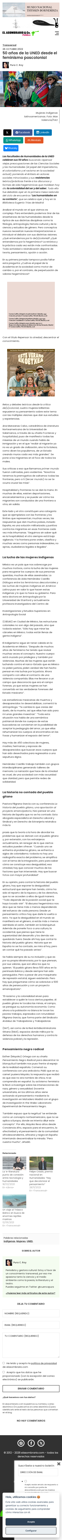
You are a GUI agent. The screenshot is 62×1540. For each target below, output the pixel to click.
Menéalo (36, 140)
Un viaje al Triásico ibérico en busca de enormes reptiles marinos (13, 1214)
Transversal (9, 45)
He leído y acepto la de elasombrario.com (30, 1365)
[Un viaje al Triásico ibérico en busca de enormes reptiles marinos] (14, 1201)
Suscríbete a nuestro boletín (36, 1465)
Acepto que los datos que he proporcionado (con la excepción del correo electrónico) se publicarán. (29, 1376)
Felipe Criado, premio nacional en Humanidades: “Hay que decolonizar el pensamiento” (41, 1178)
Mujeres (21, 1241)
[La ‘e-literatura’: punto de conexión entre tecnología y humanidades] (14, 1163)
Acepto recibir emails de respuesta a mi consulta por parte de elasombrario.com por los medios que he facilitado (41, 1488)
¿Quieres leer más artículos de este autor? (30, 1293)
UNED (30, 1241)
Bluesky (12, 148)
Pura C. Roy (16, 65)
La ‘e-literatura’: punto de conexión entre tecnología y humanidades (13, 1176)
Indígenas (9, 1241)
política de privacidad (44, 1363)
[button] (21, 33)
